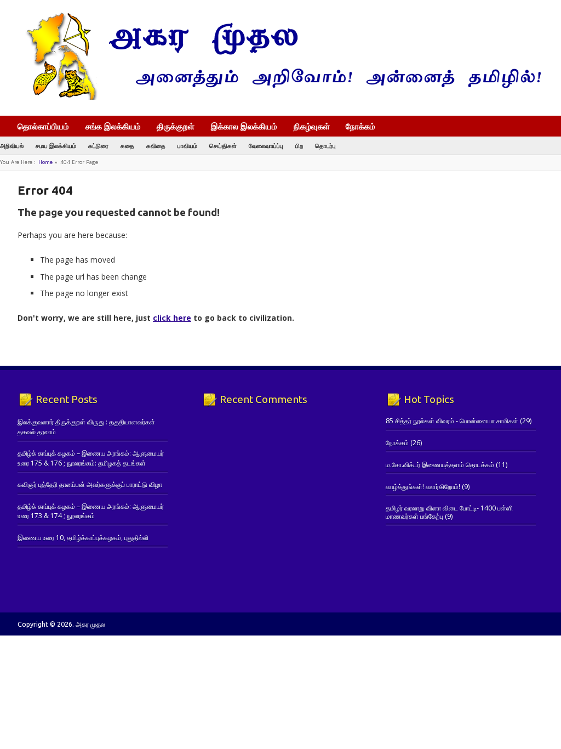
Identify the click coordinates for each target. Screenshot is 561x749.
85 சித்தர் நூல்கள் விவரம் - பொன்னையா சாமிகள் (452, 420)
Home (45, 162)
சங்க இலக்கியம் (113, 126)
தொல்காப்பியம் (43, 126)
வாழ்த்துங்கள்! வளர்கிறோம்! (423, 486)
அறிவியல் (12, 145)
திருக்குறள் (175, 126)
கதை (127, 145)
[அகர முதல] (279, 97)
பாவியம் (187, 145)
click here (172, 318)
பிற (299, 145)
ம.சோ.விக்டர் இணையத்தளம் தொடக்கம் (440, 464)
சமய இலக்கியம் (56, 145)
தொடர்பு (325, 145)
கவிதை (155, 145)
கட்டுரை (98, 145)
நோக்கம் (360, 127)
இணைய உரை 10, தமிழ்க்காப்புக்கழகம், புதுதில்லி (83, 537)
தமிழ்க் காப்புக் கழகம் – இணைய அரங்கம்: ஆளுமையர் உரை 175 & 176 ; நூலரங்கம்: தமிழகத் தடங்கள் (91, 458)
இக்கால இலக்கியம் (244, 126)
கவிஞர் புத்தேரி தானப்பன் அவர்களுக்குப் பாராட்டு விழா (90, 484)
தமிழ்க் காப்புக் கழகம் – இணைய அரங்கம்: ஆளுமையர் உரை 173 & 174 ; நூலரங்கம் (91, 511)
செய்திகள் (223, 145)
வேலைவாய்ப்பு (266, 145)
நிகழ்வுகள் (312, 126)
